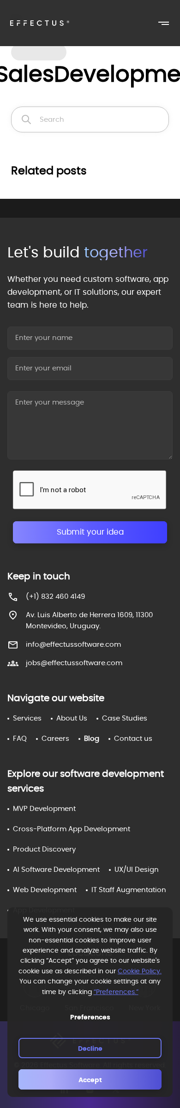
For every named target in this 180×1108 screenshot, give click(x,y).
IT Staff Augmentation (128, 890)
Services (27, 718)
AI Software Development (56, 869)
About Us (71, 718)
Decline (90, 1049)
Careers (55, 738)
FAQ (20, 738)
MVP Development (44, 808)
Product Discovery (44, 849)
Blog (91, 738)
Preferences (90, 1017)
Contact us (133, 738)
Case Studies (124, 718)
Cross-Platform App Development (71, 829)
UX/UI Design (136, 869)
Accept (90, 1080)
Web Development (45, 890)
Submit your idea (90, 532)
